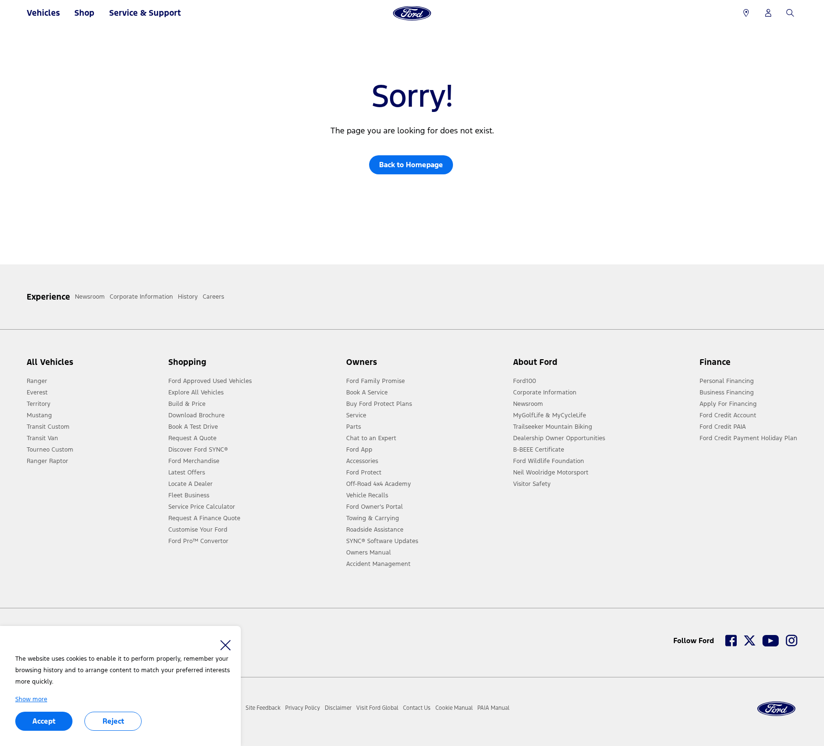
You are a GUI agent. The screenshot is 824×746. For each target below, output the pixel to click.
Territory (39, 404)
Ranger (37, 381)
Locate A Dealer (190, 484)
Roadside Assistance (374, 530)
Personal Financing (727, 381)
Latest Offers (186, 472)
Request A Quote (192, 438)
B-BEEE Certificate (538, 450)
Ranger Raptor (47, 461)
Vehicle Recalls (367, 495)
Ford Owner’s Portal (374, 507)
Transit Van (42, 438)
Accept (43, 721)
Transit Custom (48, 427)
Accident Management (378, 564)
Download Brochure (196, 415)
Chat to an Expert (371, 438)
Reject (113, 721)
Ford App (359, 450)
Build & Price (187, 404)
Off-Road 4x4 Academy (378, 484)
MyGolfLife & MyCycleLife (549, 415)
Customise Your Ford (197, 530)
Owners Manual (368, 552)
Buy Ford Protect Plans (379, 404)
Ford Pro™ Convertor (198, 541)
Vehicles (43, 13)
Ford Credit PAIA (723, 427)
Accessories (362, 461)
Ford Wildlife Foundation (548, 461)
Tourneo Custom (50, 450)
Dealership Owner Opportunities (559, 438)
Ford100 (524, 381)
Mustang (39, 415)
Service (356, 415)
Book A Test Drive (193, 427)
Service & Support (145, 13)
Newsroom (528, 404)
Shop (84, 13)
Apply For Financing (728, 404)
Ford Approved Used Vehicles (210, 381)
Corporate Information (545, 392)
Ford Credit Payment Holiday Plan (748, 438)
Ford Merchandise (193, 461)
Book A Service (367, 392)
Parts (353, 427)
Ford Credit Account (728, 415)
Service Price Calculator (201, 507)
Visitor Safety (532, 484)
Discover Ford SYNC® (198, 450)
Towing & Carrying (372, 518)
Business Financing (727, 392)
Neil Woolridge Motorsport (550, 472)
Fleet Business (188, 495)
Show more (31, 699)
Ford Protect (363, 472)
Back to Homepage (411, 164)
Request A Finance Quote (204, 518)
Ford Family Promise (375, 381)
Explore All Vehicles (196, 392)
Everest (37, 392)
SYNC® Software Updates (382, 541)
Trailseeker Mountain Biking (552, 427)
